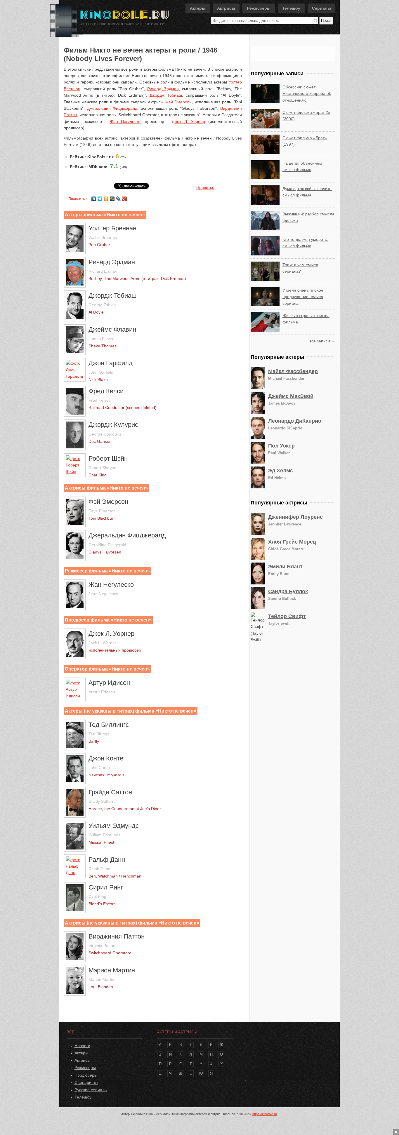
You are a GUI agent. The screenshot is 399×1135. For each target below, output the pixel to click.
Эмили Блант (285, 567)
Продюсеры (85, 1075)
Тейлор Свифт (287, 616)
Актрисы (226, 8)
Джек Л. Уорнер (188, 121)
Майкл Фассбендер (293, 371)
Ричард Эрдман (163, 88)
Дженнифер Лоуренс (295, 517)
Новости (82, 1045)
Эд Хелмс (280, 471)
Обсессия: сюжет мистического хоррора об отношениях (306, 93)
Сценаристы (86, 1082)
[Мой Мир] (112, 197)
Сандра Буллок (288, 591)
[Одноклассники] (106, 197)
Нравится (205, 187)
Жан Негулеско (125, 121)
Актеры (197, 8)
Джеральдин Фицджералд (112, 108)
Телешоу (291, 8)
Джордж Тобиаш (166, 95)
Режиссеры (258, 8)
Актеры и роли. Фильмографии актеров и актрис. (124, 24)
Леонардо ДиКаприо (294, 421)
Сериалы (321, 8)
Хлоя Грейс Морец (292, 542)
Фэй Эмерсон (178, 102)
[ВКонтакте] (94, 197)
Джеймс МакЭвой (290, 396)
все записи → (322, 341)
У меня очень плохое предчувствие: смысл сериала (302, 297)
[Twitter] (100, 197)
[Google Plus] (125, 197)
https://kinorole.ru (264, 1114)
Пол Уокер (281, 446)
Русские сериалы (90, 1089)
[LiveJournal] (118, 197)
